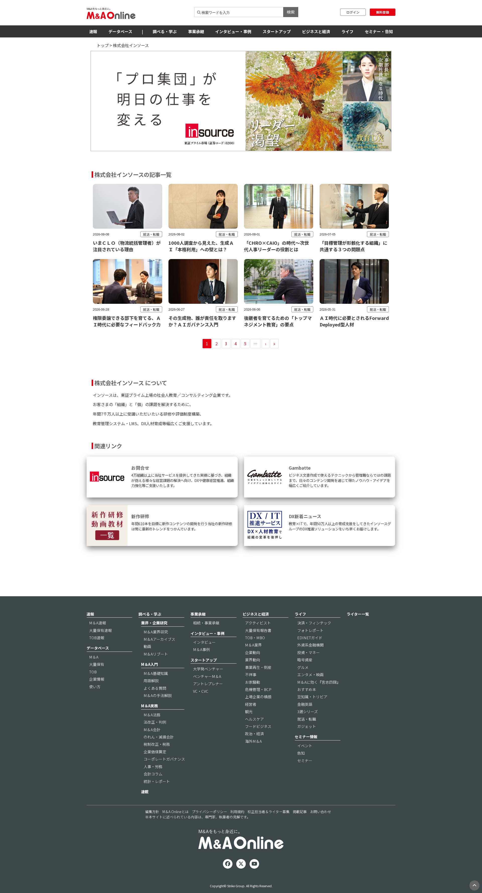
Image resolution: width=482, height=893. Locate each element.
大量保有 (96, 664)
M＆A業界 (253, 645)
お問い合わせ (320, 811)
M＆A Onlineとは (175, 811)
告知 (301, 753)
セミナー (304, 760)
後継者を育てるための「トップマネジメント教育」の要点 (278, 321)
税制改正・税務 (157, 744)
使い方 (94, 686)
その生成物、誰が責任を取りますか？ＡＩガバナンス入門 (202, 321)
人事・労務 (153, 766)
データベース (120, 31)
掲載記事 (300, 811)
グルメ (303, 667)
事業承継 (196, 31)
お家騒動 (252, 682)
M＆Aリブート (156, 654)
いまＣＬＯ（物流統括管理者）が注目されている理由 (127, 246)
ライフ (347, 31)
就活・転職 (151, 234)
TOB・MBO (255, 637)
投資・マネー (308, 652)
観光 (249, 711)
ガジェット (306, 726)
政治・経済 (254, 733)
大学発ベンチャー (208, 668)
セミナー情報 (306, 736)
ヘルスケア (254, 719)
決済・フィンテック (314, 622)
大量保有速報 (100, 630)
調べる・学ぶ (165, 31)
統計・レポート (157, 781)
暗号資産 (304, 659)
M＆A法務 (152, 714)
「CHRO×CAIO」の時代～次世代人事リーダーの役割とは (276, 246)
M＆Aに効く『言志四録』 (318, 682)
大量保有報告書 (258, 630)
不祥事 (250, 674)
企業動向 (252, 652)
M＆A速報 (97, 622)
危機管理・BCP (258, 689)
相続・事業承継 (206, 622)
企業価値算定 (155, 751)
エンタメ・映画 (310, 674)
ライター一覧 (358, 614)
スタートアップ (277, 31)
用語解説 (151, 680)
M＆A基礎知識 (156, 673)
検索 (291, 12)
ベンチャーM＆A (207, 676)
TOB (93, 671)
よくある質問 (155, 688)
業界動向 (252, 659)
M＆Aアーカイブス (159, 639)
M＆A (93, 657)
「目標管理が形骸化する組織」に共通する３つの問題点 (353, 246)
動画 (147, 646)
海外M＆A (253, 741)
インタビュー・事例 (233, 31)
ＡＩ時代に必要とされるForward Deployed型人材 (354, 321)
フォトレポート (310, 630)
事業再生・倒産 (258, 667)
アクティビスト (258, 622)
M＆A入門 (149, 664)
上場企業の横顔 (258, 696)
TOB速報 (96, 637)
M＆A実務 (149, 705)
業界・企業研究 (154, 622)
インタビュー (204, 642)
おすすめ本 (306, 689)
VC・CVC (200, 691)
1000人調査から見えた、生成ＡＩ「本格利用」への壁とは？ (201, 246)
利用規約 (237, 811)
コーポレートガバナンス (164, 759)
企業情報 (96, 679)
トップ (103, 45)
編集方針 (152, 811)
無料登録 (382, 12)
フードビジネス (258, 726)
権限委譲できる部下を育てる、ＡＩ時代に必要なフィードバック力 (127, 321)
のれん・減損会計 (159, 736)
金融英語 (304, 704)
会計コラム (153, 773)
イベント (304, 745)
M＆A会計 (152, 729)
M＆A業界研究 (156, 631)
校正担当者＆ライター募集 (268, 811)
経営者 (250, 704)
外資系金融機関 (310, 645)
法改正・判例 (155, 722)
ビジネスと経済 (316, 31)
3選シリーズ (307, 711)
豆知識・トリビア (312, 696)
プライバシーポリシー (209, 811)
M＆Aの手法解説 (158, 695)
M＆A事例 (201, 649)
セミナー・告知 (379, 31)
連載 (145, 791)
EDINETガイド (309, 637)
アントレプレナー (208, 683)
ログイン (352, 12)
